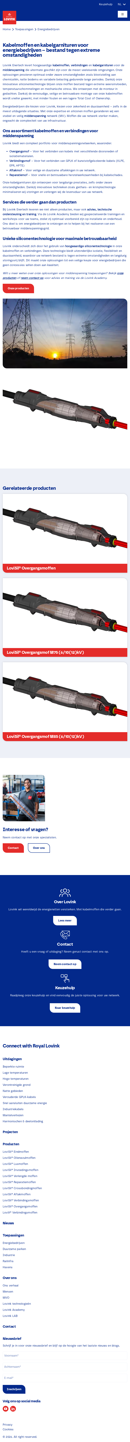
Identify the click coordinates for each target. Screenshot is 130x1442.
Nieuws (8, 1223)
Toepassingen (24, 29)
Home (7, 29)
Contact (9, 1326)
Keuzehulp (105, 4)
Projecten (10, 1132)
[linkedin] (13, 1409)
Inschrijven (14, 1389)
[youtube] (5, 1409)
